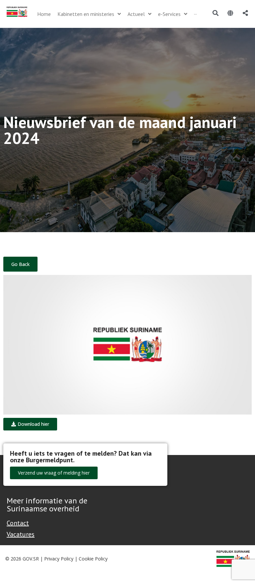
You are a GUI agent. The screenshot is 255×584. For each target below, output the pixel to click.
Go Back (20, 264)
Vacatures (21, 534)
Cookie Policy (93, 558)
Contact (18, 523)
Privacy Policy (58, 558)
